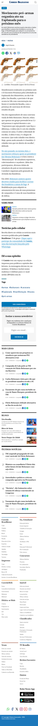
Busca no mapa (24, 591)
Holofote (4, 552)
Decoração (23, 604)
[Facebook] (6, 54)
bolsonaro (14, 287)
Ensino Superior (24, 526)
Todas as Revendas (7, 669)
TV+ (3, 614)
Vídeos (3, 662)
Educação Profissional (26, 547)
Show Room (23, 602)
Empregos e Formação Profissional (26, 631)
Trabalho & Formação (26, 528)
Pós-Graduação (24, 549)
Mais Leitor (5, 617)
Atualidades (23, 669)
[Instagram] (21, 709)
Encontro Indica (24, 671)
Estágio (22, 531)
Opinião (4, 549)
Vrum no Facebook (7, 667)
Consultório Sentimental (8, 589)
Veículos (22, 627)
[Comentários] (18, 54)
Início (3, 40)
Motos (3, 664)
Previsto (22, 562)
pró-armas (7, 296)
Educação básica (24, 523)
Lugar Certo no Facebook (27, 610)
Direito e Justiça (6, 567)
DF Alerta (22, 648)
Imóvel (23, 583)
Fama (3, 586)
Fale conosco (23, 552)
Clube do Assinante (7, 574)
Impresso (6, 560)
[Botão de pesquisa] (35, 2)
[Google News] (14, 54)
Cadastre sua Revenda (8, 672)
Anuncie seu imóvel (25, 589)
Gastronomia (5, 591)
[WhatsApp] (3, 54)
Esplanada (7, 291)
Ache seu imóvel (24, 586)
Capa (3, 525)
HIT (3, 612)
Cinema (4, 604)
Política (10, 40)
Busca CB (4, 572)
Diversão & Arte (6, 541)
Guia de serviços (24, 599)
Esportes (4, 544)
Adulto (21, 634)
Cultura (22, 539)
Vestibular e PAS (24, 541)
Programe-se (5, 606)
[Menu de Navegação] (3, 2)
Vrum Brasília (23, 656)
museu (31, 291)
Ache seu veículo (6, 648)
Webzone (4, 594)
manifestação (20, 291)
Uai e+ (21, 684)
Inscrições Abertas (25, 567)
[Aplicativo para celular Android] (27, 701)
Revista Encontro (27, 660)
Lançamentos (23, 594)
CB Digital (4, 569)
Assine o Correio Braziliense (9, 577)
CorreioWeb (7, 583)
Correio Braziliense (7, 521)
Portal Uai (22, 681)
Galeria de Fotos (24, 607)
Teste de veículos (6, 656)
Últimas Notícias (24, 536)
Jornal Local (23, 651)
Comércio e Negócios (26, 639)
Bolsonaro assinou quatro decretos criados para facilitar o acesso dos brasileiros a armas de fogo (17, 182)
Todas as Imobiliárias (25, 612)
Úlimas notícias (24, 597)
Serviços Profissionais (26, 637)
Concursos (25, 556)
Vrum (4, 645)
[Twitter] (10, 54)
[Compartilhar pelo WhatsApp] (27, 361)
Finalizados (23, 570)
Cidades (4, 528)
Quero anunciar (24, 622)
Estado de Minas (24, 678)
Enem (21, 534)
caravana (26, 287)
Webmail (4, 597)
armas (5, 287)
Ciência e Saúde (6, 546)
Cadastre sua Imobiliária (26, 615)
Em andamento (24, 564)
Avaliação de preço (7, 659)
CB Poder (22, 654)
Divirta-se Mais (8, 600)
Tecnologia (5, 554)
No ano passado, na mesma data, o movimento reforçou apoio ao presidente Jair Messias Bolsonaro (19, 154)
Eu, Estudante (26, 520)
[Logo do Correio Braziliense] (19, 2)
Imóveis (22, 625)
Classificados (26, 619)
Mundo (3, 538)
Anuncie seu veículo (7, 651)
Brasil (3, 533)
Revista (22, 666)
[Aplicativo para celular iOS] (27, 694)
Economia (4, 536)
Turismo (4, 557)
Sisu (21, 544)
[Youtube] (25, 709)
